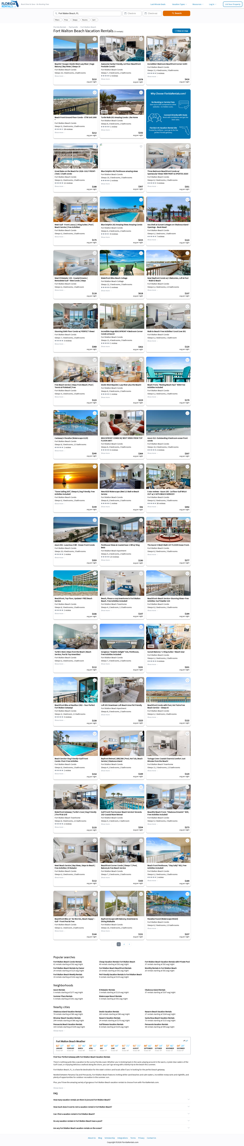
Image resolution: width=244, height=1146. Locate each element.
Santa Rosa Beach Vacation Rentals (159, 1018)
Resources (197, 4)
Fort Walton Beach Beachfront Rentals (115, 968)
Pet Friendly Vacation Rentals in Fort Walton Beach (120, 974)
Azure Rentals (59, 990)
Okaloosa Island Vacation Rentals (67, 1011)
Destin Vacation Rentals (109, 1011)
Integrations (122, 1138)
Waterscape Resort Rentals (110, 996)
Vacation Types (178, 4)
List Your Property (232, 4)
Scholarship (110, 1138)
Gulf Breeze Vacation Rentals (111, 1024)
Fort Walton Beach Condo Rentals (67, 961)
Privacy (141, 1138)
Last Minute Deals (157, 4)
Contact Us (151, 1138)
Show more (59, 76)
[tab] (122, 1099)
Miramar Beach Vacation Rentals (67, 1018)
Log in (211, 4)
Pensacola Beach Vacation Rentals (67, 1024)
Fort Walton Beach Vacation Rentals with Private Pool (167, 961)
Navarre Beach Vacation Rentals (158, 1011)
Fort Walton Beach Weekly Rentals (67, 974)
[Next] (129, 944)
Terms (133, 1138)
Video (104, 111)
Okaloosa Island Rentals (155, 990)
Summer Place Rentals (62, 996)
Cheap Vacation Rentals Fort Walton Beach (117, 961)
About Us (92, 1138)
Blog (100, 1138)
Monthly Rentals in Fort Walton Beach (161, 968)
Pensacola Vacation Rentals (156, 1024)
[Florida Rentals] (10, 7)
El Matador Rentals (107, 990)
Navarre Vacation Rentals (109, 1018)
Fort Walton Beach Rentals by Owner (68, 968)
